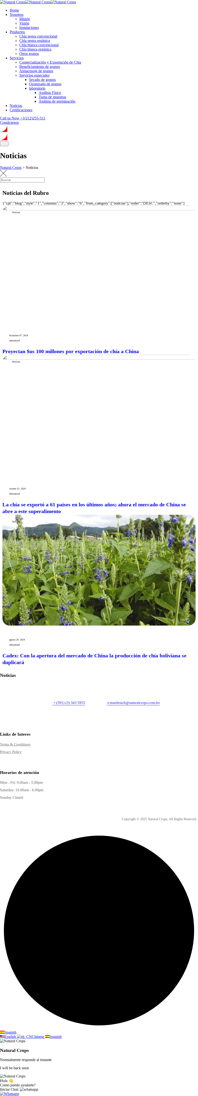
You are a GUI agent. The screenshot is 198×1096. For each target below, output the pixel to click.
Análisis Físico (50, 93)
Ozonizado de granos (45, 84)
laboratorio (37, 88)
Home (14, 10)
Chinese (38, 1037)
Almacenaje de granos (36, 71)
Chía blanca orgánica (35, 49)
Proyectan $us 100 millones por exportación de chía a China (70, 351)
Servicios (17, 58)
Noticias (16, 106)
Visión (24, 23)
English (10, 1037)
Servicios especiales (34, 75)
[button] (19, 1089)
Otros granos (29, 54)
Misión (24, 19)
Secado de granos (42, 80)
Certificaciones (21, 110)
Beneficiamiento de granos (39, 67)
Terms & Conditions (15, 744)
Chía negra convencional (38, 36)
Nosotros (16, 15)
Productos (17, 32)
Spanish (10, 1032)
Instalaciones (29, 28)
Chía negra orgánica (34, 41)
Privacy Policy (11, 752)
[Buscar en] (189, 184)
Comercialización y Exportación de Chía (50, 62)
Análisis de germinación (57, 101)
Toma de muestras (52, 97)
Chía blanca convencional (39, 45)
